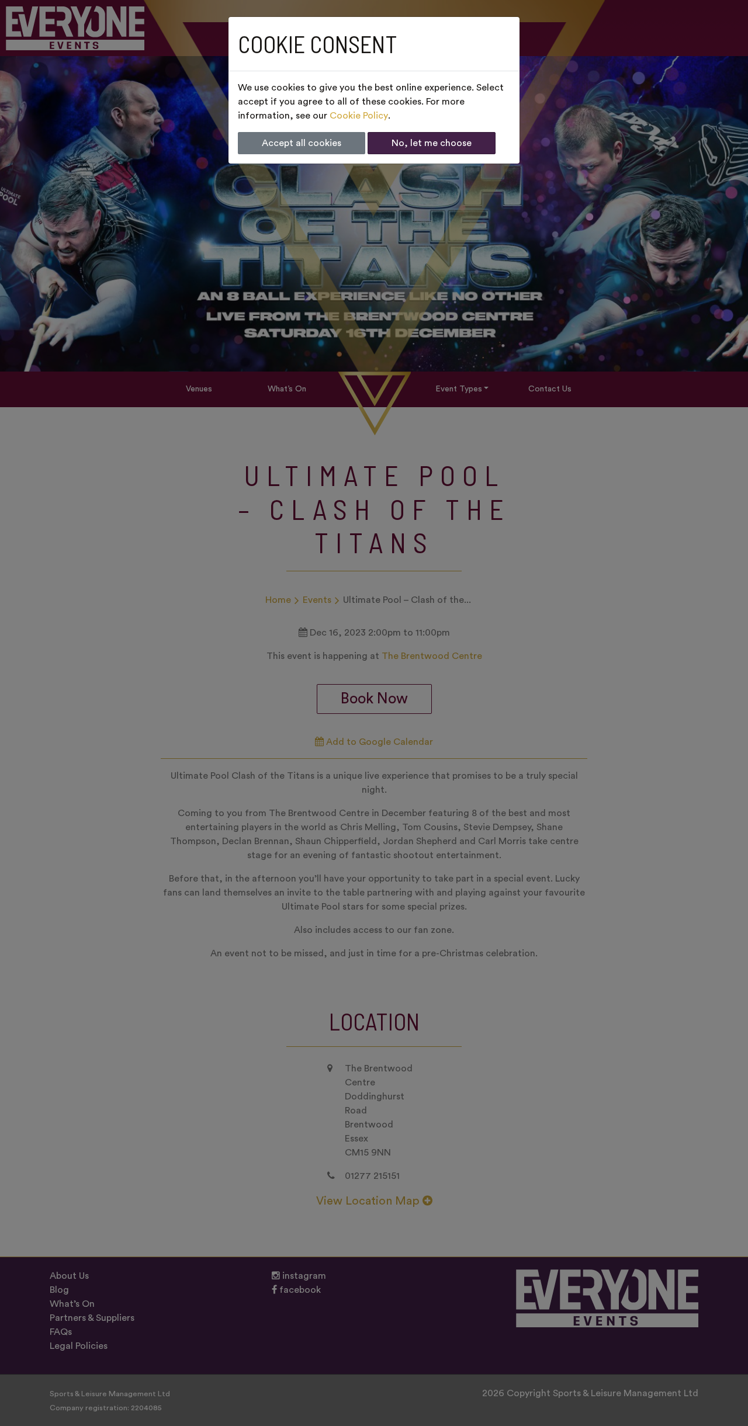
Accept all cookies (301, 143)
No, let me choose (432, 143)
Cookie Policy (359, 115)
